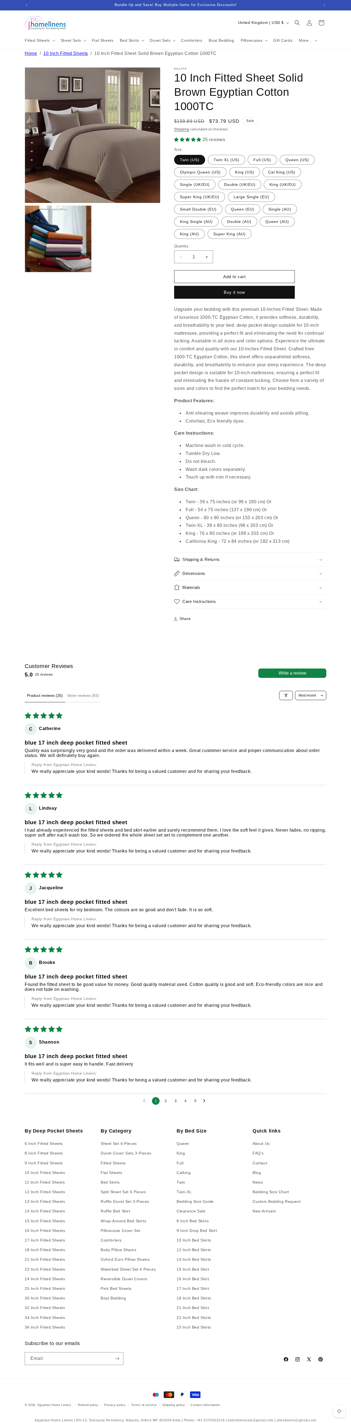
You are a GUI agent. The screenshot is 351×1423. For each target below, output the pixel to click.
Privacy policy (115, 1405)
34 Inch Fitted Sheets (45, 1317)
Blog (257, 1172)
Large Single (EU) (251, 197)
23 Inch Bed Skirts (194, 1327)
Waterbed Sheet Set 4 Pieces (128, 1269)
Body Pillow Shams (118, 1250)
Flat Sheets (111, 1172)
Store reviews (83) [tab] (83, 695)
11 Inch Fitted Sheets (45, 1182)
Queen (183, 1143)
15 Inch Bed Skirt (193, 1269)
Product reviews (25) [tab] (45, 695)
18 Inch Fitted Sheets (45, 1250)
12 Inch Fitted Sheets (45, 1192)
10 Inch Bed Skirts (194, 1240)
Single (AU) (279, 209)
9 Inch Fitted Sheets (44, 1163)
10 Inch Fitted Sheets (65, 53)
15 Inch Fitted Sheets (45, 1221)
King (181, 1153)
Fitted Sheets (113, 1163)
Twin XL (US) (226, 160)
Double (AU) (239, 221)
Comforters (111, 1240)
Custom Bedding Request (277, 1201)
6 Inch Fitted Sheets (44, 1143)
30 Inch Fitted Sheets (45, 1298)
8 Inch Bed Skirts (193, 1221)
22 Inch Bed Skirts (194, 1317)
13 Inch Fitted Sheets (45, 1201)
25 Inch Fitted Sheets (45, 1288)
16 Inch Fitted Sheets (45, 1230)
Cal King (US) (281, 172)
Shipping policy (173, 1405)
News (258, 1182)
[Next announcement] (324, 5)
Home (31, 53)
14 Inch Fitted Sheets (45, 1211)
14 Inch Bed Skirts (194, 1259)
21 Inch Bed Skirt (193, 1307)
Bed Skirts (110, 1182)
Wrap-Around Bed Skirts (123, 1221)
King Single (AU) (196, 221)
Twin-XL (184, 1192)
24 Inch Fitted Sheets (45, 1279)
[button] (39, 40)
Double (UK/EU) (240, 184)
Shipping (181, 129)
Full (180, 1163)
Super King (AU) (229, 234)
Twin (181, 1182)
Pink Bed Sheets (116, 1288)
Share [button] (185, 618)
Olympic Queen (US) (200, 172)
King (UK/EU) (283, 184)
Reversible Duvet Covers (124, 1279)
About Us (261, 1143)
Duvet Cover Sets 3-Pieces (126, 1153)
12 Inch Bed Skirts (194, 1250)
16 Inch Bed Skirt (193, 1279)
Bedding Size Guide (195, 1201)
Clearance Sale (191, 1211)
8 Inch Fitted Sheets (44, 1153)
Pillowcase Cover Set (120, 1230)
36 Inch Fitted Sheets (45, 1327)
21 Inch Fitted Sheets (45, 1259)
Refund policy (88, 1405)
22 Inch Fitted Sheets (45, 1269)
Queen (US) (297, 160)
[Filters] (286, 695)
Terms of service (144, 1405)
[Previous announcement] (27, 5)
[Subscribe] (117, 1358)
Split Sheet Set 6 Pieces (123, 1192)
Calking (184, 1172)
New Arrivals (264, 1211)
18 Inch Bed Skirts (194, 1298)
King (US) (244, 172)
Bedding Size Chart (271, 1192)
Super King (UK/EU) (199, 197)
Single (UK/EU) (195, 184)
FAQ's (258, 1153)
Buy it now (234, 292)
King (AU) (189, 234)
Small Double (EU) (198, 209)
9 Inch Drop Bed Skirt (197, 1230)
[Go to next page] (205, 1101)
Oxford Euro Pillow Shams (125, 1259)
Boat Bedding (113, 1298)
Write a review (292, 673)
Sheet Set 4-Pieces (119, 1143)
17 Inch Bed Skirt (193, 1288)
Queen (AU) (277, 221)
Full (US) (262, 160)
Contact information (205, 1405)
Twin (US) (189, 160)
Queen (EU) (242, 209)
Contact (260, 1163)
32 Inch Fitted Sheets (45, 1307)
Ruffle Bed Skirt (115, 1211)
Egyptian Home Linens (54, 1405)
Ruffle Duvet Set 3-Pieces (125, 1201)
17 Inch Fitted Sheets (45, 1240)
